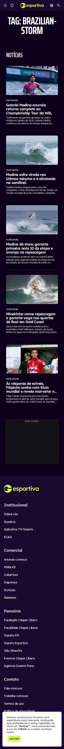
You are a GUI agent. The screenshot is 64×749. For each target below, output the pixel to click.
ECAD (8, 537)
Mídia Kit (10, 567)
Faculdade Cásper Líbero (21, 628)
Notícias (9, 590)
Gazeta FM (11, 635)
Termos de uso (14, 704)
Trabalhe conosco (16, 696)
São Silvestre (13, 651)
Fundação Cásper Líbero (20, 620)
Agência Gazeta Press (19, 666)
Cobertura (11, 575)
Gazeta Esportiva (16, 643)
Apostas (51, 5)
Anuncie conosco (15, 559)
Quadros (10, 522)
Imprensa (10, 582)
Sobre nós (11, 514)
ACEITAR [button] (14, 738)
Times (12, 5)
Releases (10, 597)
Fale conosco (13, 688)
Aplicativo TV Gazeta (18, 529)
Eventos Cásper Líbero (19, 658)
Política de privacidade (19, 711)
